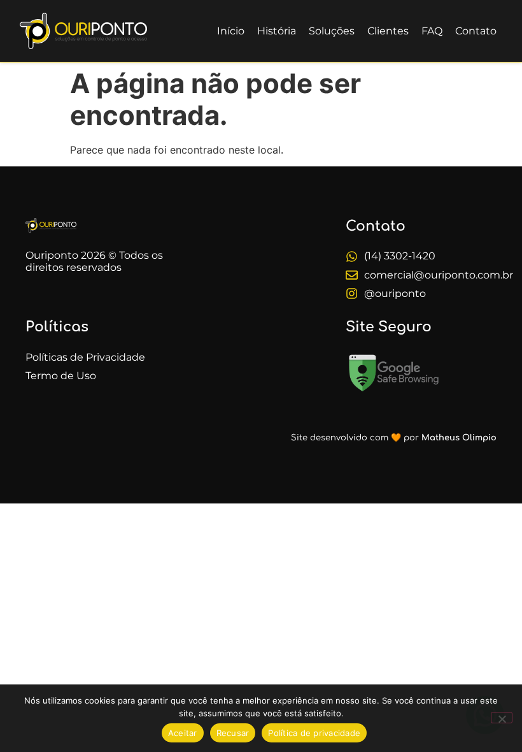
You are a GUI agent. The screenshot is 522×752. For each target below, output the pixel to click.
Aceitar (182, 733)
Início (230, 31)
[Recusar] (501, 717)
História (276, 31)
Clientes (388, 31)
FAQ (431, 31)
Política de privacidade (314, 733)
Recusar (233, 733)
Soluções (332, 31)
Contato (476, 31)
